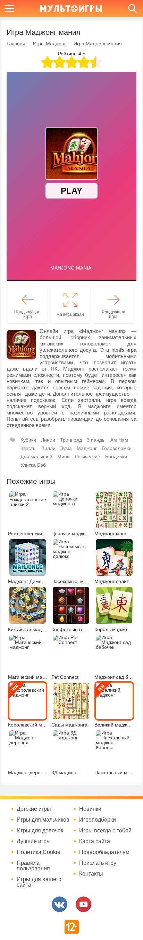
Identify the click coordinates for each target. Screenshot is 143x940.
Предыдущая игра (27, 314)
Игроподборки (97, 820)
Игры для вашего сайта (39, 882)
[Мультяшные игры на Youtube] (83, 904)
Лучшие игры (34, 841)
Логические (87, 456)
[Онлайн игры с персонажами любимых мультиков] (71, 8)
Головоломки (117, 448)
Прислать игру (97, 863)
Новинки (90, 809)
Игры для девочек (40, 830)
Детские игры (34, 809)
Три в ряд (71, 439)
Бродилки (116, 456)
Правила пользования (33, 865)
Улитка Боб (33, 465)
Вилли (48, 448)
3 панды (96, 439)
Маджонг (87, 448)
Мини (63, 456)
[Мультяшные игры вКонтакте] (59, 904)
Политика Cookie (38, 852)
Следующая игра (113, 314)
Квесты (28, 448)
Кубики (28, 439)
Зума (66, 448)
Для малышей (36, 456)
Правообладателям (104, 852)
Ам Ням (119, 439)
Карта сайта (94, 841)
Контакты (91, 874)
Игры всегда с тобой (105, 830)
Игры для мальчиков (43, 820)
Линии (48, 439)
